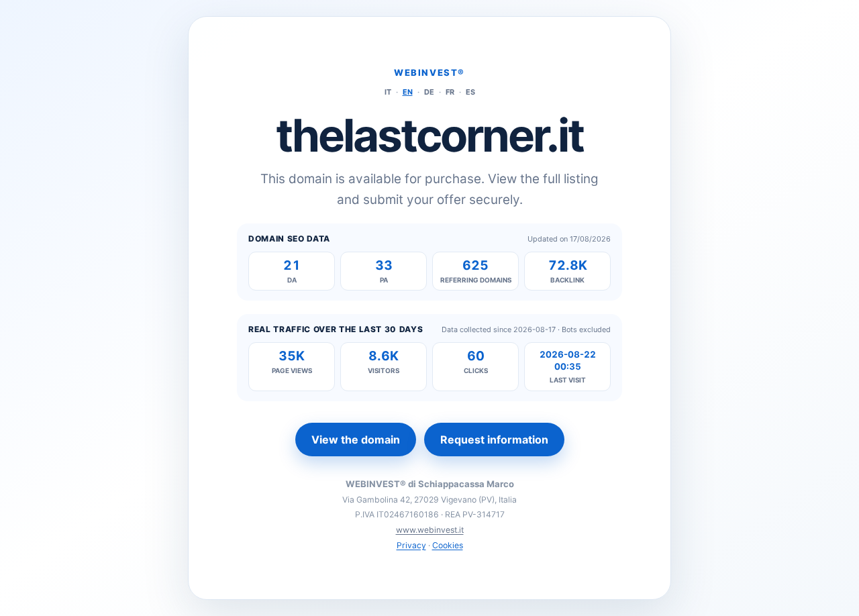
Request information (494, 439)
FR (450, 92)
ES (470, 92)
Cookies (447, 545)
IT (388, 92)
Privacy (411, 545)
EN (408, 92)
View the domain (355, 439)
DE (429, 92)
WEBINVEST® (429, 72)
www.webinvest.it (430, 530)
